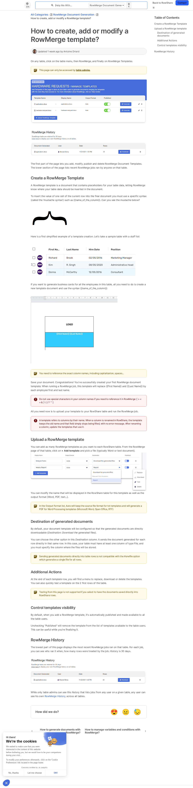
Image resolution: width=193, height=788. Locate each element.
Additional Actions (167, 40)
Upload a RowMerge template (170, 28)
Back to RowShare (163, 2)
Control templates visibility (172, 45)
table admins (83, 70)
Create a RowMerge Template (170, 23)
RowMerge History (164, 51)
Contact (182, 2)
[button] (154, 7)
